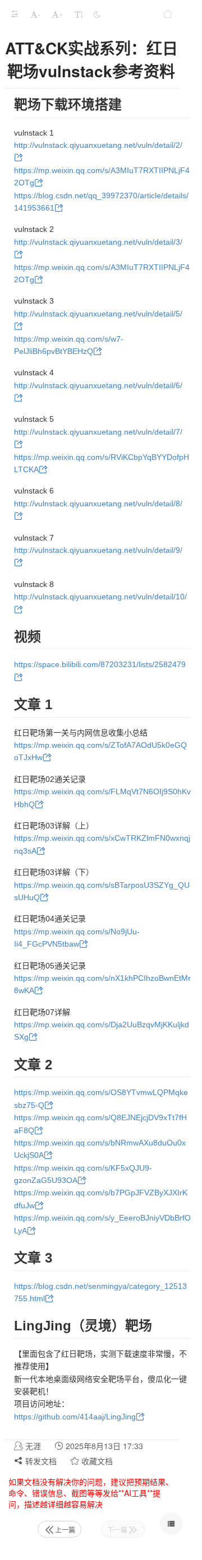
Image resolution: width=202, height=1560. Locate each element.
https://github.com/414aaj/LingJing (75, 1416)
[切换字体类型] (78, 14)
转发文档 (40, 1460)
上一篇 (65, 1529)
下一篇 (117, 1529)
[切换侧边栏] (14, 14)
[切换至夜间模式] (97, 14)
